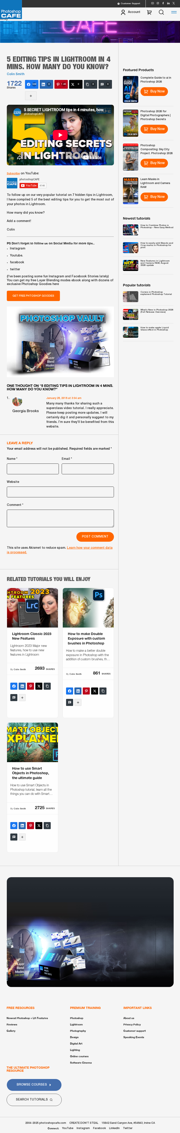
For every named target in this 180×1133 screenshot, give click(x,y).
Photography (78, 1030)
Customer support (134, 1030)
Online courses (79, 1056)
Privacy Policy (132, 1024)
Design (74, 1037)
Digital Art (76, 1043)
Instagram (17, 248)
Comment (15, 505)
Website (13, 482)
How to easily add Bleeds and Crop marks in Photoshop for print (156, 245)
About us (128, 1018)
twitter (15, 269)
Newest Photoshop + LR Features (27, 1018)
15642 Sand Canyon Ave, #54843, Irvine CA (128, 1123)
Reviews (12, 1024)
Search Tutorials (32, 1099)
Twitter (127, 1128)
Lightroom (76, 1024)
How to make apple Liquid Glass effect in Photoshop (154, 329)
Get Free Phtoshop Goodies (33, 296)
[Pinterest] (30, 686)
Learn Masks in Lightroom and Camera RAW (155, 183)
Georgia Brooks (25, 411)
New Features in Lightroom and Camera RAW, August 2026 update (155, 263)
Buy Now (157, 91)
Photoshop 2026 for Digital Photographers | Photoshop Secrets (155, 115)
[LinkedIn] (22, 686)
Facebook (99, 1128)
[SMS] (13, 697)
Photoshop (76, 1018)
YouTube (67, 1128)
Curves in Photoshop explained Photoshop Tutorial (156, 293)
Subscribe (13, 173)
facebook (17, 262)
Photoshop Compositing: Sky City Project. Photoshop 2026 (156, 149)
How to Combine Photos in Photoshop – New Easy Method (156, 226)
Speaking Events (133, 1037)
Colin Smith (15, 74)
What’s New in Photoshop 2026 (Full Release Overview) (156, 311)
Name (12, 459)
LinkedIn (114, 1128)
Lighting (75, 1050)
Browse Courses (32, 1084)
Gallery (11, 1030)
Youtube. (16, 255)
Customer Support (130, 4)
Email (67, 459)
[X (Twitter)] (38, 686)
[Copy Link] (47, 686)
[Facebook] (13, 686)
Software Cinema (81, 1062)
